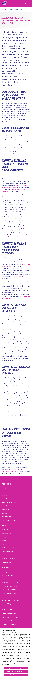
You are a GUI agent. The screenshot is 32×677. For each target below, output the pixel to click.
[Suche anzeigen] (25, 3)
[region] (16, 652)
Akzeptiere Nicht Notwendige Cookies (16, 668)
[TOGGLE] (28, 3)
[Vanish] (4, 3)
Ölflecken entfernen (12, 469)
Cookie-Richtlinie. (5, 661)
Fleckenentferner (18, 276)
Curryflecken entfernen (9, 471)
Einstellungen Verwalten (16, 674)
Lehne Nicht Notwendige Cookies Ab (16, 671)
